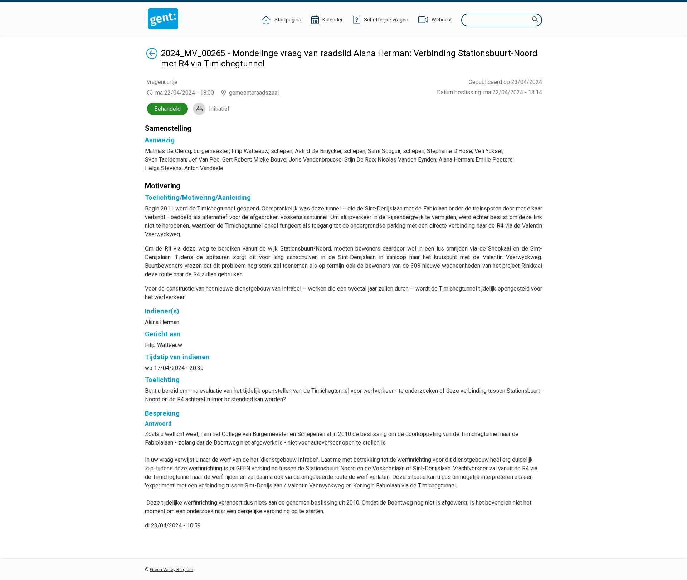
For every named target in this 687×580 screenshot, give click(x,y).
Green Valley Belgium (171, 569)
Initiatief (219, 108)
